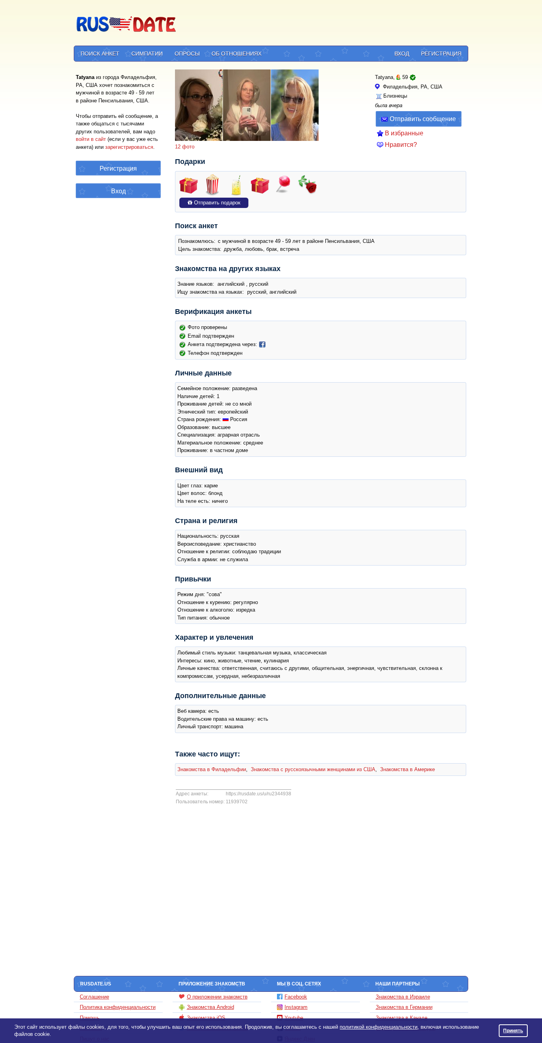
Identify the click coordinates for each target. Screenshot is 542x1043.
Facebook (295, 997)
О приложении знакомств (217, 997)
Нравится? (401, 144)
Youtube (293, 1018)
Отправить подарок (216, 203)
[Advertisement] (323, 24)
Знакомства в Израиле (403, 997)
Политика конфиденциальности (118, 1007)
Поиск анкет (100, 53)
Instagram (296, 1007)
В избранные (404, 133)
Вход (401, 53)
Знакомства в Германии (404, 1007)
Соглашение (94, 997)
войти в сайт (91, 139)
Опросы (187, 53)
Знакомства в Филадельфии (211, 769)
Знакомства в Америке (407, 769)
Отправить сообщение (423, 118)
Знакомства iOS (206, 1018)
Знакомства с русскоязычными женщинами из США (313, 769)
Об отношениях (236, 53)
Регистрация (441, 53)
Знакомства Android (210, 1007)
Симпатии (147, 53)
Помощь (90, 1018)
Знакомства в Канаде (401, 1018)
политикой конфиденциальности (378, 1027)
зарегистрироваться (129, 147)
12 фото (184, 147)
